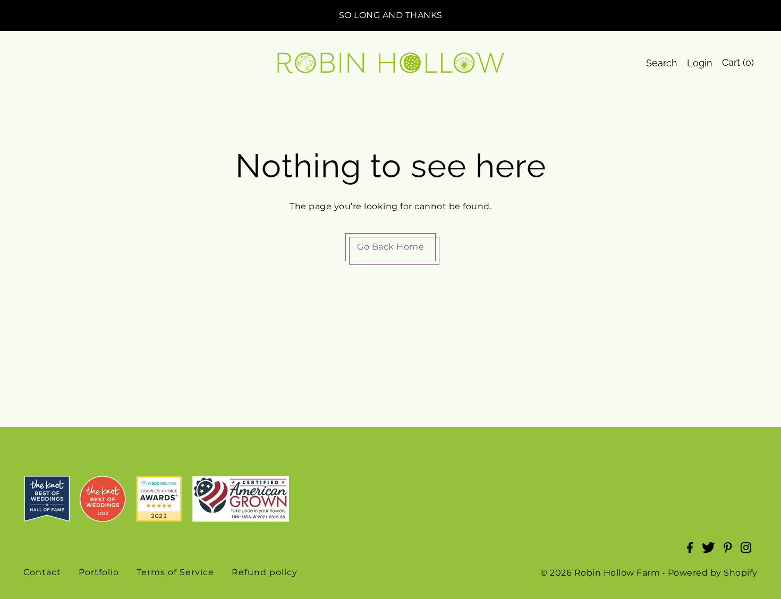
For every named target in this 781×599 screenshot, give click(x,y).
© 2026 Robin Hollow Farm (600, 573)
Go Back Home (390, 247)
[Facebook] (693, 553)
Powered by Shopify (713, 573)
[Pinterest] (731, 553)
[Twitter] (711, 553)
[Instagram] (749, 553)
